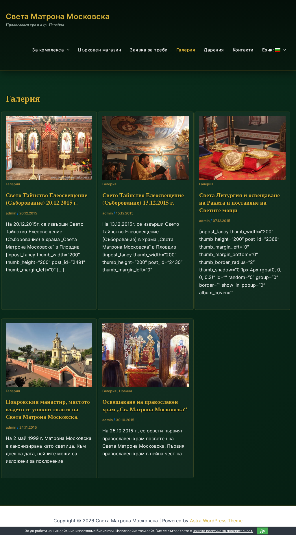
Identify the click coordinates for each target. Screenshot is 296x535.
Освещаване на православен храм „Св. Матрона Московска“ (144, 405)
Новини (125, 391)
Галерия (185, 50)
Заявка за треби (149, 50)
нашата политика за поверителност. (223, 531)
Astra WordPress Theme (216, 520)
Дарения (214, 50)
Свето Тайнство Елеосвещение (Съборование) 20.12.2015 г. (46, 199)
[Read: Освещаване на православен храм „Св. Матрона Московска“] (145, 354)
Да (262, 531)
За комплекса (48, 50)
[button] (66, 50)
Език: (268, 50)
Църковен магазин (99, 50)
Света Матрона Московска (58, 16)
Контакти (243, 50)
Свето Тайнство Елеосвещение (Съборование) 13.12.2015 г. (143, 199)
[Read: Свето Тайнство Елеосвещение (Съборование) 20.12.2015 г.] (49, 148)
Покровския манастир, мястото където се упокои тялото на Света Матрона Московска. (48, 409)
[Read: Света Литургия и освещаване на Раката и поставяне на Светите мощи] (242, 148)
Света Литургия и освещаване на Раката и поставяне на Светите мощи (239, 202)
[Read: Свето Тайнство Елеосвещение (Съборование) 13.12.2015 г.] (145, 148)
